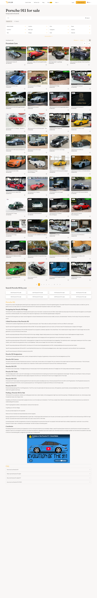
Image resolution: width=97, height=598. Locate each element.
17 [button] (57, 284)
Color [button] (51, 32)
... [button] (51, 284)
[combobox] (48, 18)
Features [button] (73, 32)
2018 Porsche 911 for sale (59, 296)
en (89, 2)
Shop (49, 2)
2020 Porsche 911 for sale (16, 292)
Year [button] (8, 32)
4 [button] (46, 284)
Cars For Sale (28, 2)
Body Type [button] (30, 29)
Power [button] (72, 26)
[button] (60, 284)
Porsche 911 (8, 21)
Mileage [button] (30, 32)
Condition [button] (9, 29)
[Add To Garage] (25, 65)
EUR (82, 40)
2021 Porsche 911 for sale (37, 292)
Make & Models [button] (10, 26)
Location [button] (30, 26)
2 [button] (41, 284)
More (56, 2)
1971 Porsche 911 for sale (81, 296)
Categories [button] (52, 29)
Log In (73, 2)
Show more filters (48, 36)
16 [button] (54, 284)
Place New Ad (81, 2)
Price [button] (51, 26)
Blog (43, 2)
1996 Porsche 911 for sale (16, 296)
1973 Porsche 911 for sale (59, 292)
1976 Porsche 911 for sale (37, 296)
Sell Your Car (36, 2)
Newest (76, 40)
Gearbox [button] (73, 29)
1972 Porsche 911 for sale (81, 292)
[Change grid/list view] (87, 40)
